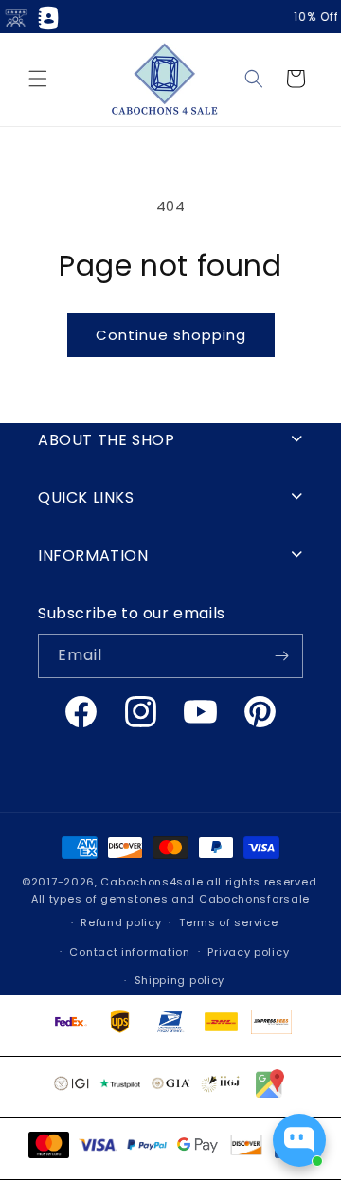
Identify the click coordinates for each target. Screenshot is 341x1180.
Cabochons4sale (153, 881)
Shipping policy (180, 980)
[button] (38, 78)
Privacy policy (248, 951)
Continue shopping (171, 335)
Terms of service (228, 922)
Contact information (129, 951)
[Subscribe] (281, 656)
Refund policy (121, 922)
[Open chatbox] (299, 1140)
